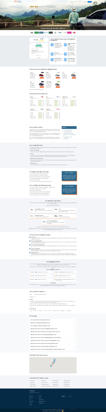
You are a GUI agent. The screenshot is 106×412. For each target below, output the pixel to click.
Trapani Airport (43, 380)
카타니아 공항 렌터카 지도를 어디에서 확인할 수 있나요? (40, 325)
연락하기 (40, 397)
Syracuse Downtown (67, 380)
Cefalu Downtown (32, 384)
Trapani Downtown (67, 384)
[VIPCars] (29, 8)
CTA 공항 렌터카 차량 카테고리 (68, 133)
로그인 (90, 1)
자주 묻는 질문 (66, 138)
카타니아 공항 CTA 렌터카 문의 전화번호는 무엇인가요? (40, 319)
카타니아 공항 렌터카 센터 (68, 131)
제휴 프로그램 (31, 401)
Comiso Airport (32, 382)
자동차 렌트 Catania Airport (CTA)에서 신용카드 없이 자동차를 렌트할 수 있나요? (45, 340)
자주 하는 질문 (41, 399)
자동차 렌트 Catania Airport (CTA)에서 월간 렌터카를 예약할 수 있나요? (43, 334)
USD (76, 1)
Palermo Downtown (56, 380)
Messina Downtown (44, 382)
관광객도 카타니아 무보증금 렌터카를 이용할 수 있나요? (40, 322)
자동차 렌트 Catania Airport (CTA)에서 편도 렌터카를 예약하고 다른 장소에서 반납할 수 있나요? (47, 349)
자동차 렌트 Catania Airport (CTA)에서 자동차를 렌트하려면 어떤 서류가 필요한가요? (45, 337)
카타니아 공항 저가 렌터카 (68, 130)
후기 (30, 399)
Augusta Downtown (55, 386)
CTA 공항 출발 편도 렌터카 (68, 137)
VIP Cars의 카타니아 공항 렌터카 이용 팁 (70, 135)
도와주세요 (84, 1)
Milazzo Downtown (67, 382)
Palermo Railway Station (45, 384)
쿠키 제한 (30, 404)
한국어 (73, 1)
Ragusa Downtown (55, 384)
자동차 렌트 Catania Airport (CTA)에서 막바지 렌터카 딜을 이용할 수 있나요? (44, 343)
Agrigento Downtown (33, 386)
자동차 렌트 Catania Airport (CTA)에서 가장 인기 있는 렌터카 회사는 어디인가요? (45, 331)
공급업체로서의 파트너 (42, 401)
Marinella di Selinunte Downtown (46, 386)
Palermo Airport (32, 380)
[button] (53, 364)
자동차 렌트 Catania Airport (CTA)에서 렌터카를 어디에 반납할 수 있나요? (43, 346)
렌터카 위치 (31, 397)
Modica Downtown (67, 386)
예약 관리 (79, 1)
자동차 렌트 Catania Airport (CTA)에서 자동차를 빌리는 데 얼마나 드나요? (43, 328)
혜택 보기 (41, 77)
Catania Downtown (55, 382)
